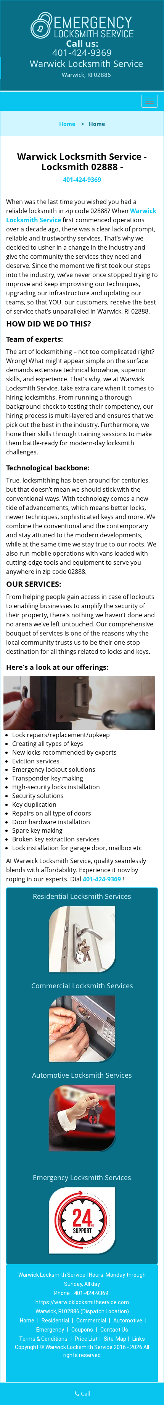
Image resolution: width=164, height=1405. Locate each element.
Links (138, 1339)
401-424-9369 (82, 52)
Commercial (91, 1320)
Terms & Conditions (43, 1339)
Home (67, 123)
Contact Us (114, 1330)
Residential (55, 1320)
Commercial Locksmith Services (82, 985)
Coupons (82, 1330)
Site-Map (115, 1339)
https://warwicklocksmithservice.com (82, 1302)
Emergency (50, 1330)
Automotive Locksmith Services (82, 1075)
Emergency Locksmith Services (82, 1177)
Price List (86, 1339)
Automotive (127, 1320)
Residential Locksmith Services (82, 896)
